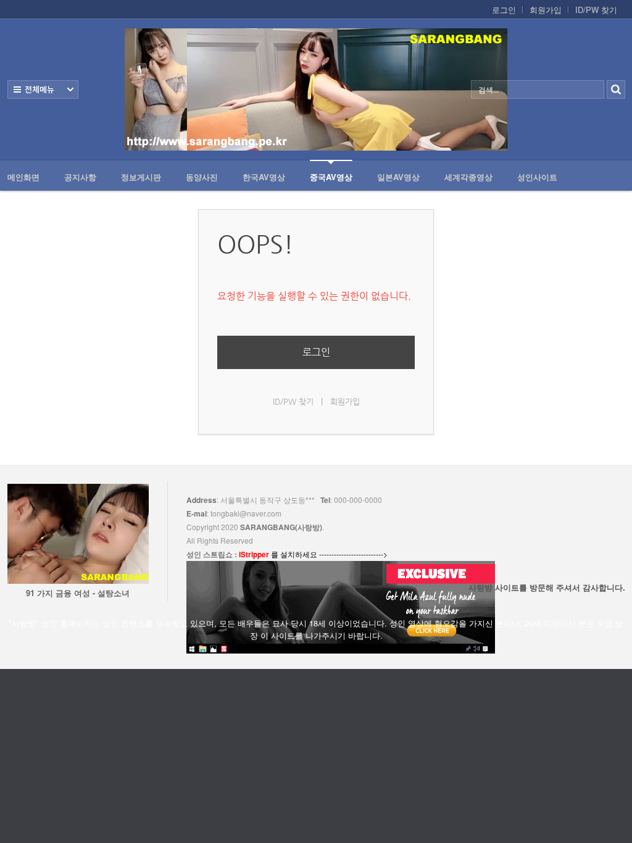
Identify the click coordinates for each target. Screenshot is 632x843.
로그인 (504, 9)
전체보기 (42, 89)
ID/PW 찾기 (596, 9)
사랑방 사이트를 (546, 587)
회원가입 (546, 9)
